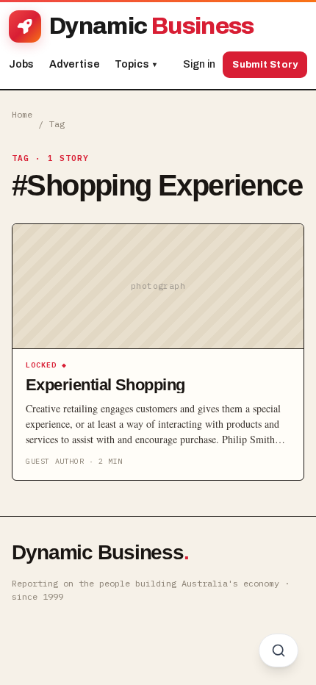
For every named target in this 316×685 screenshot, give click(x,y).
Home (22, 114)
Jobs (22, 64)
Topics (136, 64)
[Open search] (278, 650)
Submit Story (265, 65)
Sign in (199, 64)
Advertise (74, 64)
